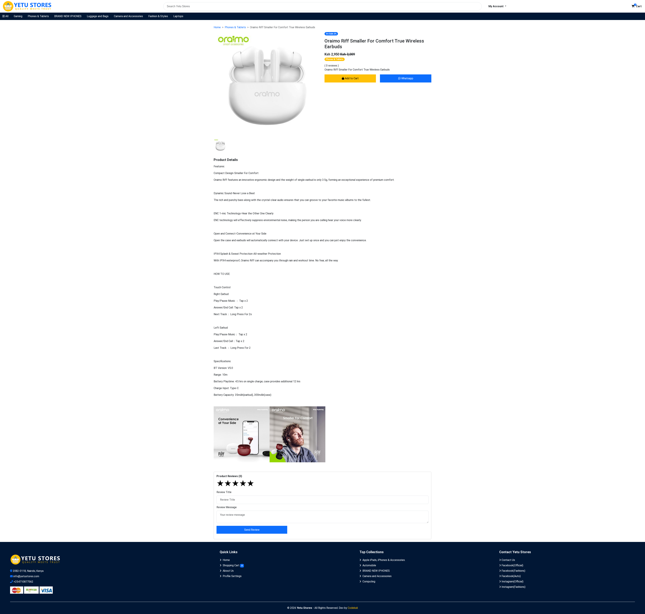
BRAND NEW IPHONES (67, 16)
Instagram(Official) (512, 581)
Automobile (369, 565)
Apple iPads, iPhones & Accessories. (383, 560)
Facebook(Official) (512, 565)
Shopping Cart (233, 565)
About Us (228, 570)
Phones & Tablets (38, 16)
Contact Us (508, 560)
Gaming (18, 16)
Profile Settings (232, 576)
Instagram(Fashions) (513, 586)
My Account (496, 6)
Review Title (224, 492)
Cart (638, 6)
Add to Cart (351, 78)
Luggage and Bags (98, 16)
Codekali (353, 607)
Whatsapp (407, 78)
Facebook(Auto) (511, 576)
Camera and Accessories (128, 16)
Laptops (178, 16)
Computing (368, 581)
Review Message (227, 507)
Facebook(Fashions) (513, 570)
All (6, 16)
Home (217, 27)
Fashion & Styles (158, 16)
